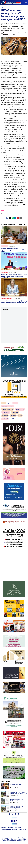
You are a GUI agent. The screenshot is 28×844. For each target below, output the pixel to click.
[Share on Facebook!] (7, 218)
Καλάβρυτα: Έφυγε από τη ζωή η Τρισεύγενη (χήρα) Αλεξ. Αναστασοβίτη (17, 808)
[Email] (21, 218)
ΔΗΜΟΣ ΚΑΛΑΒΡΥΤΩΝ (7, 409)
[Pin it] (18, 218)
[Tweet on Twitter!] (10, 218)
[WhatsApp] (13, 218)
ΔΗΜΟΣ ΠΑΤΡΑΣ (20, 409)
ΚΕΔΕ (17, 7)
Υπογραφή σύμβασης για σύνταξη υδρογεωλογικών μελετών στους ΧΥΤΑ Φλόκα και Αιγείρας (13, 250)
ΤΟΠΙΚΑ (12, 418)
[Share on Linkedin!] (15, 218)
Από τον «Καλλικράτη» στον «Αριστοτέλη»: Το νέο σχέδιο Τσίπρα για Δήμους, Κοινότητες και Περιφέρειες (14, 276)
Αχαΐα (9, 403)
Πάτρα (20, 415)
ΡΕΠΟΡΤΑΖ (5, 418)
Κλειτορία (13, 415)
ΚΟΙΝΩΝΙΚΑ (5, 415)
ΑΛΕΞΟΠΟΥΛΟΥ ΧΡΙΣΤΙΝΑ (6, 298)
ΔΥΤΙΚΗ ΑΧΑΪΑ (5, 412)
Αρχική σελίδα (4, 7)
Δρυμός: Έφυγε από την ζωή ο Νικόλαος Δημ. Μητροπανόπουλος (17, 800)
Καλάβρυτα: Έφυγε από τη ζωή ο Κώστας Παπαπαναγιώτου (17, 785)
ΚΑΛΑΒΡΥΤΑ (15, 412)
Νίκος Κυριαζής (5, 33)
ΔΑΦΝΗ (15, 403)
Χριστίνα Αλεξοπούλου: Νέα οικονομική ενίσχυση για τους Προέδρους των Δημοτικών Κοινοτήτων (14, 301)
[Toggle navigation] (26, 2)
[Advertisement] (14, 564)
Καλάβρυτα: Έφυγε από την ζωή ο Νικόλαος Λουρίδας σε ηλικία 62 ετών (18, 793)
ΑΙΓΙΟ (3, 403)
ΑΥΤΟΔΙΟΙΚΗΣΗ (11, 7)
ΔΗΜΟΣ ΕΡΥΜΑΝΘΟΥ (7, 406)
